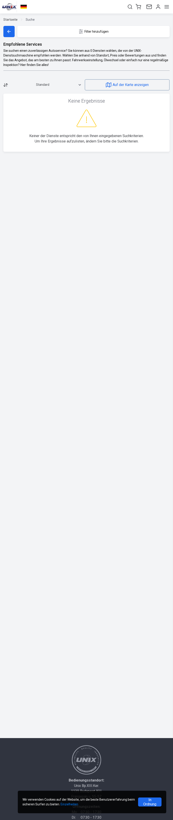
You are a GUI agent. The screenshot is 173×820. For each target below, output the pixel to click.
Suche (30, 19)
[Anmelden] (158, 6)
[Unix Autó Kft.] (86, 760)
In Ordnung (149, 802)
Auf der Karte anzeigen (131, 85)
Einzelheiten (69, 804)
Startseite (10, 19)
